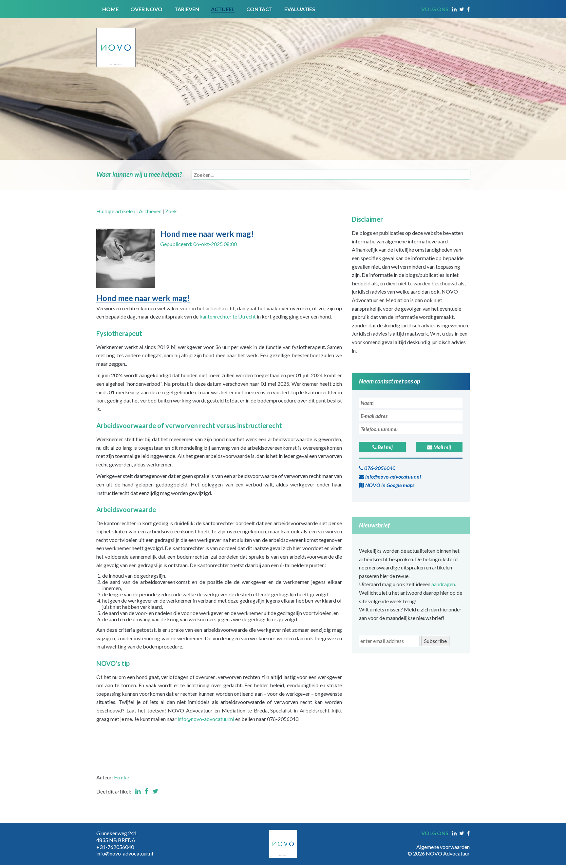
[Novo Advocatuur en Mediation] (116, 42)
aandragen (443, 584)
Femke (121, 777)
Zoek (171, 211)
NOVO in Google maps (389, 485)
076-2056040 (379, 468)
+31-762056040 (115, 847)
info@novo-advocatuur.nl (206, 719)
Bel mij (385, 447)
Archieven (150, 211)
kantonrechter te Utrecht (227, 316)
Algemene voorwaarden (443, 847)
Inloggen (460, 840)
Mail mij (441, 447)
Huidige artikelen (115, 211)
